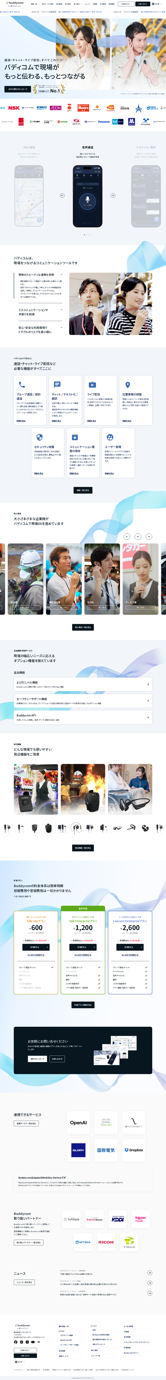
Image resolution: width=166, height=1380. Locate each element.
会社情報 (103, 4)
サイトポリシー (19, 1369)
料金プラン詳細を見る (83, 1005)
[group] (25, 579)
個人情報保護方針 (33, 1369)
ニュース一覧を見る (24, 1282)
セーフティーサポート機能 (69, 1345)
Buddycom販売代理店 (101, 1334)
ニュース (87, 4)
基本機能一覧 (64, 1326)
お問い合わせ (142, 4)
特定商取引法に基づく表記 (83, 1369)
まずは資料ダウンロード (17, 89)
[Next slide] (113, 195)
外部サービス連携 (47, 4)
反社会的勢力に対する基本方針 (107, 1369)
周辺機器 (59, 4)
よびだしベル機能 (66, 1335)
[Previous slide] (62, 195)
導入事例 (68, 4)
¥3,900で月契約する (130, 955)
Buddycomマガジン (131, 1353)
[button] (84, 234)
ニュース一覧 (95, 1355)
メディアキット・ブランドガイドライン (136, 1342)
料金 (94, 1330)
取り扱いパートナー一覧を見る (29, 1242)
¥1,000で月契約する (36, 955)
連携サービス (63, 1356)
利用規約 (46, 1369)
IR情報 (95, 4)
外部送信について (127, 1369)
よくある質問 (128, 1326)
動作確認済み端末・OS (101, 1339)
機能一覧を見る (83, 490)
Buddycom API (66, 1340)
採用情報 (112, 4)
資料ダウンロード (37, 1059)
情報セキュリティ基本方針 (61, 1369)
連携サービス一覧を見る (26, 1123)
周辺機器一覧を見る (83, 848)
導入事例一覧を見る (83, 627)
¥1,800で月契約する (83, 955)
